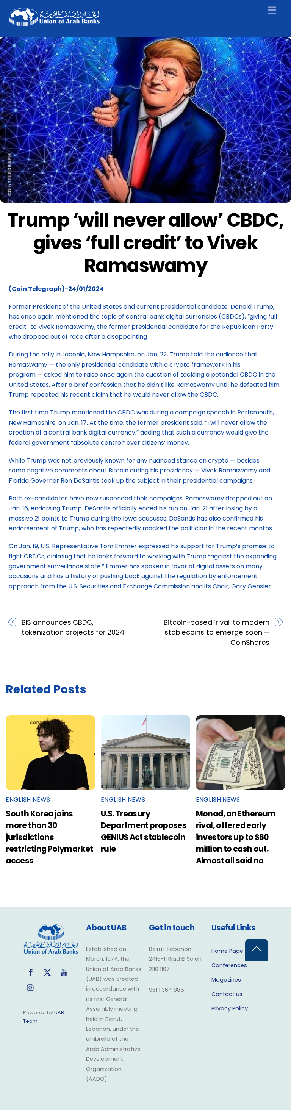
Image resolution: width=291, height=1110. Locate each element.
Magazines (226, 979)
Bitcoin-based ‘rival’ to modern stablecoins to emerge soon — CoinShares (216, 632)
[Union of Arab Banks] (54, 23)
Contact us (226, 994)
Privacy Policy (229, 1008)
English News (28, 799)
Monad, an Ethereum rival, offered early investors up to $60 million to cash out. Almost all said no (236, 837)
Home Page (227, 951)
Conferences (229, 965)
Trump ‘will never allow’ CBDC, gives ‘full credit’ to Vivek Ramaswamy (145, 242)
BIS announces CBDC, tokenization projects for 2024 (73, 627)
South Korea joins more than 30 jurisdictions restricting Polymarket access (49, 837)
